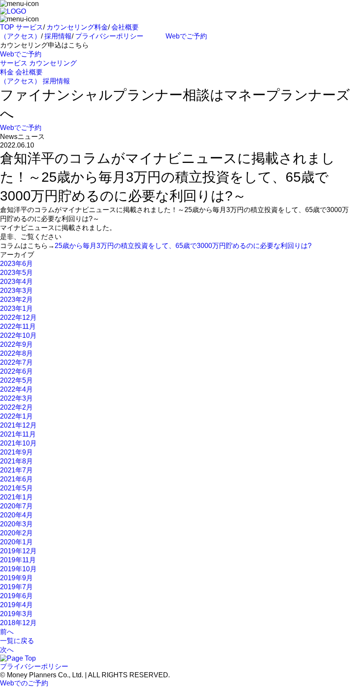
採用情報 (58, 36)
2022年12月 (18, 317)
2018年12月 (18, 622)
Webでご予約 (186, 36)
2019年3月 (16, 613)
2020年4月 (16, 515)
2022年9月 (16, 344)
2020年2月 (16, 533)
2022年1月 (16, 416)
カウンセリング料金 (77, 27)
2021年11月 (18, 434)
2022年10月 (18, 335)
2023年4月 (16, 281)
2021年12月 (18, 425)
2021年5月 (16, 488)
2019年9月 (16, 578)
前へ (7, 631)
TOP (7, 27)
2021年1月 (16, 497)
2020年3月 (16, 524)
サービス (29, 27)
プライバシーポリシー (109, 36)
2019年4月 (16, 604)
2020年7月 (16, 506)
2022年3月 (16, 398)
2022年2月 (16, 407)
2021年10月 (18, 443)
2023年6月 (16, 263)
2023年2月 (16, 299)
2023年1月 (16, 308)
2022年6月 (16, 371)
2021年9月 (16, 452)
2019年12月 (18, 551)
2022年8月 (16, 353)
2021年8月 (16, 461)
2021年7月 (16, 470)
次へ (7, 649)
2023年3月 (16, 290)
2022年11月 (18, 326)
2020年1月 (16, 542)
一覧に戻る (17, 640)
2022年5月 (16, 380)
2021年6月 (16, 479)
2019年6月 (16, 595)
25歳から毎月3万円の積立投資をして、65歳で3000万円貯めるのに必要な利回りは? (183, 245)
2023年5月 (16, 272)
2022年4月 (16, 389)
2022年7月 (16, 362)
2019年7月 (16, 587)
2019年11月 (18, 560)
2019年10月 (18, 569)
